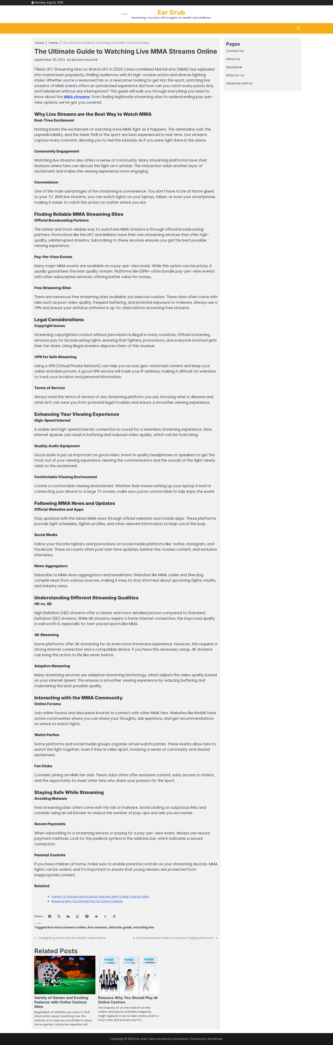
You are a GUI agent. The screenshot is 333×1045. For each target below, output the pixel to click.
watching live (143, 927)
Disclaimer (234, 67)
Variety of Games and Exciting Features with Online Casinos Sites (100, 896)
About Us (233, 59)
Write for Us (235, 75)
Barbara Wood (83, 60)
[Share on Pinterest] (86, 916)
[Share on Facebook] (49, 916)
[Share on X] (59, 916)
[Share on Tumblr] (105, 916)
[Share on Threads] (114, 916)
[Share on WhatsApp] (77, 916)
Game (37, 923)
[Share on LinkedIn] (68, 916)
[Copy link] (125, 916)
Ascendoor (180, 1039)
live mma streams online (66, 927)
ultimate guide (120, 927)
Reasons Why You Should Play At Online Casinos (87, 901)
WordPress (215, 1039)
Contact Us (235, 51)
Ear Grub (171, 12)
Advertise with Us (239, 83)
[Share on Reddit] (96, 916)
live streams (97, 927)
